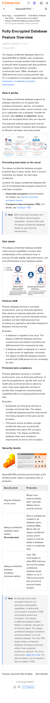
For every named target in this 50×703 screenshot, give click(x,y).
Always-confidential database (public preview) (22, 20)
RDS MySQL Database (37, 15)
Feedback (29, 687)
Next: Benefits (42, 673)
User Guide (9, 18)
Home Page (6, 15)
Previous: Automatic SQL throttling (17, 673)
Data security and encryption (27, 18)
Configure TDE (24, 207)
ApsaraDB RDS (20, 15)
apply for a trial (33, 654)
